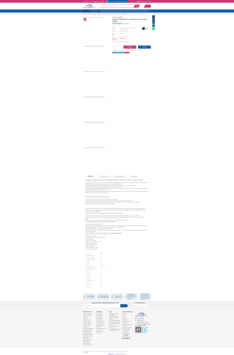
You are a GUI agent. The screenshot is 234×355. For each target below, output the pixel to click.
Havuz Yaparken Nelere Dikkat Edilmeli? (113, 314)
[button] (153, 32)
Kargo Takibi (101, 1)
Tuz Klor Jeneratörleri (87, 324)
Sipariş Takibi (124, 319)
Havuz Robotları (99, 313)
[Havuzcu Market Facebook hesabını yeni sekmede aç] (134, 305)
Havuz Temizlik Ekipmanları (88, 344)
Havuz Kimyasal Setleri (87, 321)
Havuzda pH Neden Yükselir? (114, 322)
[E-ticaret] (116, 354)
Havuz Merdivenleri (86, 340)
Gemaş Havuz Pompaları (87, 332)
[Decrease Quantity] (113, 47)
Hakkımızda (86, 1)
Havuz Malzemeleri (105, 351)
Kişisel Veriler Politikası (126, 328)
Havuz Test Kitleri (86, 341)
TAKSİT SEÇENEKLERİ (119, 176)
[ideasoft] (110, 354)
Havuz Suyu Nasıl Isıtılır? (113, 316)
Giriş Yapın (143, 1)
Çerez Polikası (124, 331)
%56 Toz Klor (85, 316)
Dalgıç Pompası (86, 337)
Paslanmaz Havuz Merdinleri (101, 328)
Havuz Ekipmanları (99, 319)
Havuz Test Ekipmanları (100, 324)
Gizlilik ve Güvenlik (125, 330)
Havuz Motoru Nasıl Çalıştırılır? (114, 320)
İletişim (89, 1)
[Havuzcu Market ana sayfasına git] (89, 6)
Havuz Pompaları (99, 318)
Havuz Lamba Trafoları (87, 331)
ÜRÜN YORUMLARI (104, 176)
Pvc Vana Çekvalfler (100, 331)
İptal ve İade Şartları (126, 333)
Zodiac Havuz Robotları (87, 313)
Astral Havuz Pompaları (87, 334)
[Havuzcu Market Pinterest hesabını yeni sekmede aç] (143, 305)
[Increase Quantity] (120, 47)
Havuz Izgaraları (99, 329)
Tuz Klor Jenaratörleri (100, 321)
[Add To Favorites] (115, 50)
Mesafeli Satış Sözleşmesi (127, 327)
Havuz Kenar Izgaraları (87, 338)
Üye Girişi (124, 316)
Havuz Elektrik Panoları (87, 329)
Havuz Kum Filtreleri (100, 322)
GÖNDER (124, 305)
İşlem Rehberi (124, 322)
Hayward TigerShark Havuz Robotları (127, 27)
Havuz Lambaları (99, 316)
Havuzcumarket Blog (95, 1)
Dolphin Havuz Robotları (87, 315)
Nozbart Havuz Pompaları (88, 335)
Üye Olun (149, 1)
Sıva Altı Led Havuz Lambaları (88, 328)
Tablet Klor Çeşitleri (86, 319)
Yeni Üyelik (124, 318)
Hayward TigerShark (117, 17)
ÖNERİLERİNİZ (134, 176)
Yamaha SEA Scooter (87, 343)
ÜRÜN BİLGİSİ (90, 176)
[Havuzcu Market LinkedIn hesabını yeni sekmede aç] (137, 305)
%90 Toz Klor (85, 318)
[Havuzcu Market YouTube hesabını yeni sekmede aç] (146, 305)
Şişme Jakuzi (98, 332)
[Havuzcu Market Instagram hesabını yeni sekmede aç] (140, 305)
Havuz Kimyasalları (99, 315)
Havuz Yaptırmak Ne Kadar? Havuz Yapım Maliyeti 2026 (114, 329)
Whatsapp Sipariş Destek (127, 324)
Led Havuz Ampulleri (87, 322)
